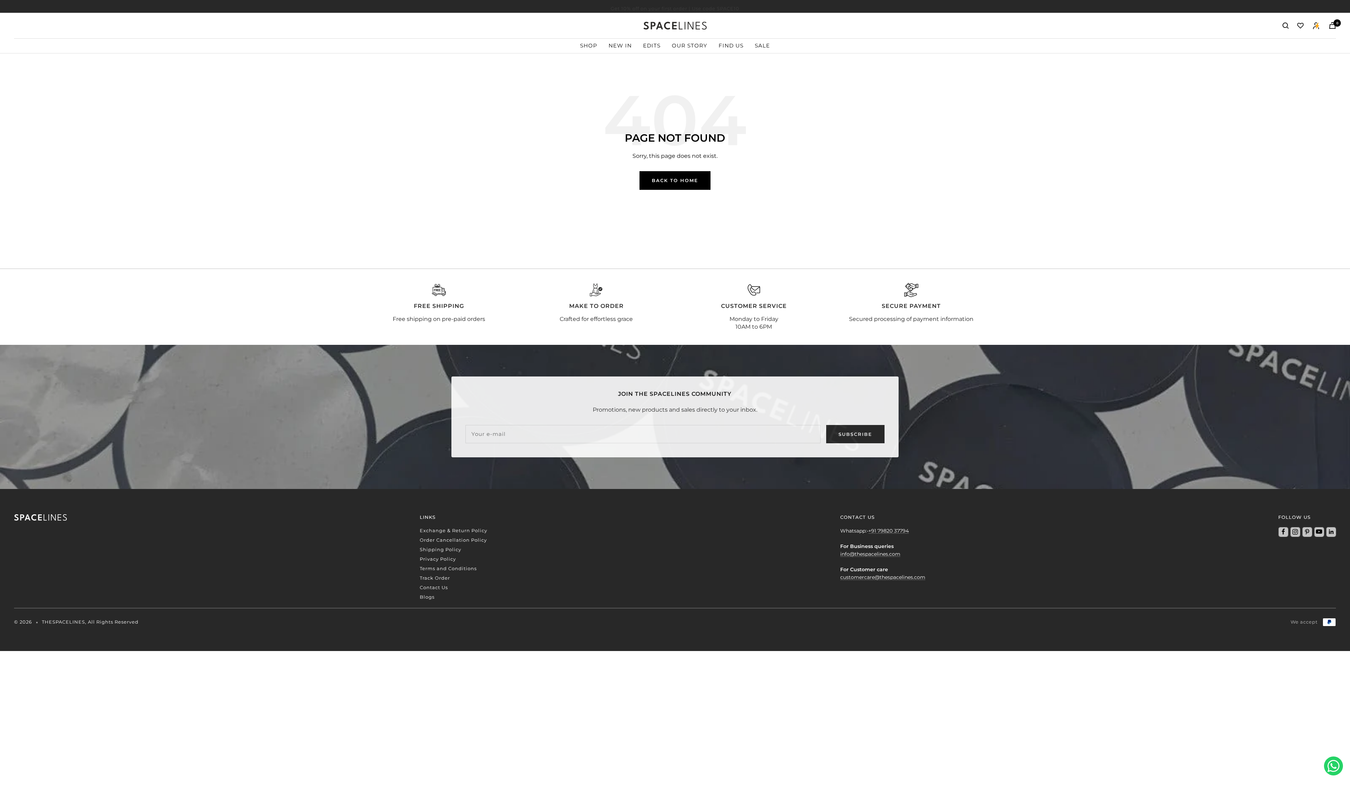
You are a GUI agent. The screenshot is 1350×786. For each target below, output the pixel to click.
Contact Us (434, 587)
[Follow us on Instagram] (1295, 532)
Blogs (427, 597)
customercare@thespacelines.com (882, 577)
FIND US (731, 45)
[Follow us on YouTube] (1319, 532)
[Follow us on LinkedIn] (1331, 532)
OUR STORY (689, 45)
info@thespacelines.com (870, 554)
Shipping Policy (440, 549)
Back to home (675, 180)
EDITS (652, 45)
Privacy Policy (438, 559)
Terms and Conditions (448, 568)
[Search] (1285, 25)
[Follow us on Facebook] (1283, 532)
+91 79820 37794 (888, 531)
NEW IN (620, 45)
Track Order (435, 578)
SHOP (588, 45)
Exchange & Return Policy (453, 530)
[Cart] (1332, 25)
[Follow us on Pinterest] (1307, 532)
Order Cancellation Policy (453, 540)
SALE (762, 45)
